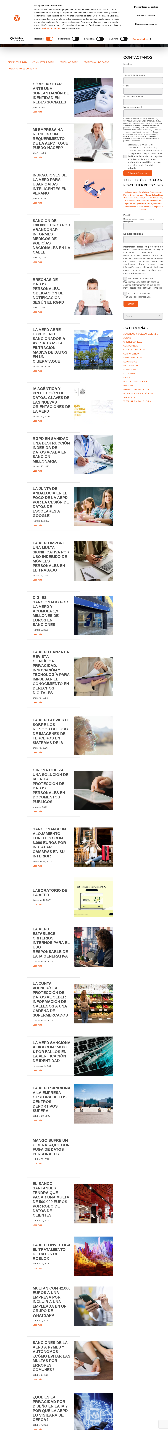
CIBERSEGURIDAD (132, 341)
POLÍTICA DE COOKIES (135, 381)
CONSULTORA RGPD (134, 349)
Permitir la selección (146, 15)
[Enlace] (60, 97)
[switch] (75, 39)
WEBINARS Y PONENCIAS (137, 401)
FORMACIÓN (129, 369)
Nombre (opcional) (133, 234)
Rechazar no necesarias (146, 24)
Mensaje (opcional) (132, 107)
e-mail (126, 85)
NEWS (126, 377)
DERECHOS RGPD (132, 357)
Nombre (127, 64)
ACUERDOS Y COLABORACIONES (140, 334)
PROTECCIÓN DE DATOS (136, 389)
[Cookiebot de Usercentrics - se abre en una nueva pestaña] (17, 39)
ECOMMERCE (130, 361)
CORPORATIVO (131, 353)
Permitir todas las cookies (146, 7)
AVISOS (127, 337)
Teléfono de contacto (134, 75)
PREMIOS (128, 385)
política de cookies (51, 28)
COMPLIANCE (130, 345)
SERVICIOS (129, 397)
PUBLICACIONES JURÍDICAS (138, 393)
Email (126, 215)
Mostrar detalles (140, 39)
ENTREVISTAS (130, 365)
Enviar (131, 304)
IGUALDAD (129, 373)
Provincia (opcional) (133, 96)
